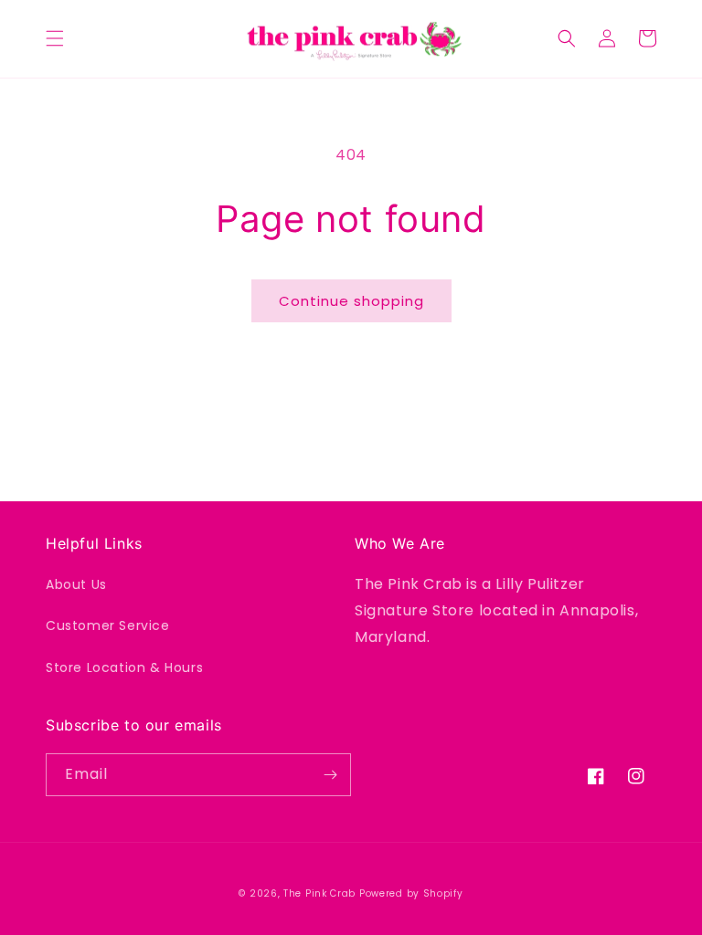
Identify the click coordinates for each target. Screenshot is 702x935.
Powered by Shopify (411, 893)
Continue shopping (351, 300)
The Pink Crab (319, 893)
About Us (76, 584)
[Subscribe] (330, 774)
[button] (55, 38)
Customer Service (108, 625)
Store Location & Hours (124, 667)
